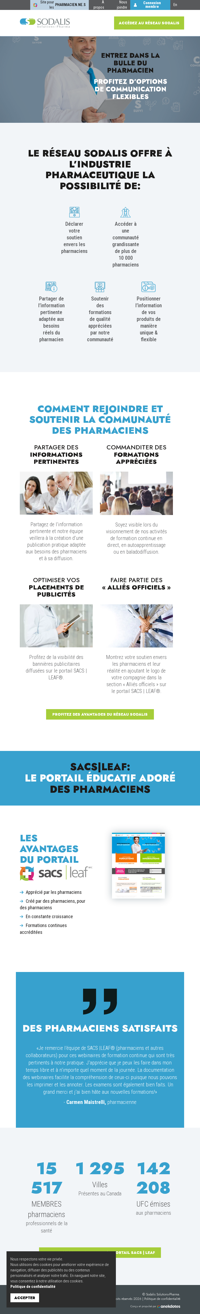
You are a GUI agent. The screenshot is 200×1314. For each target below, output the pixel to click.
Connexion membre (152, 5)
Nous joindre (122, 5)
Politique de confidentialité (32, 1286)
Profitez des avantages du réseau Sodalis (100, 714)
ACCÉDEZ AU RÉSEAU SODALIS (149, 23)
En (175, 5)
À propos (98, 5)
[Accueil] (45, 23)
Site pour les (63, 5)
